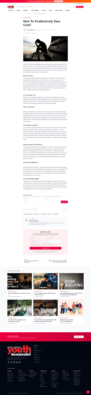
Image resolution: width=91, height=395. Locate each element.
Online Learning (10, 377)
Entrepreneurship (21, 378)
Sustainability (54, 386)
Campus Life (76, 373)
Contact (35, 352)
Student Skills (10, 380)
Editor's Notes (76, 384)
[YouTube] (81, 3)
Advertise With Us (37, 350)
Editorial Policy (37, 357)
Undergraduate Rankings (32, 375)
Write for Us (80, 6)
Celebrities (42, 380)
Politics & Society (66, 378)
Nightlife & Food (43, 386)
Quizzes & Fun (43, 382)
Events (41, 384)
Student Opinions (77, 375)
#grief (50, 214)
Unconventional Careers (23, 375)
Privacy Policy (37, 359)
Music (41, 375)
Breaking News (66, 373)
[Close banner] (89, 1)
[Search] (74, 7)
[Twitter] (75, 3)
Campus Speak (77, 380)
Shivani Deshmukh (33, 221)
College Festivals (77, 382)
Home (24, 13)
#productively (55, 214)
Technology (54, 384)
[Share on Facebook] (28, 33)
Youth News (65, 377)
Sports (41, 378)
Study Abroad (10, 375)
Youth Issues (76, 377)
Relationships (54, 378)
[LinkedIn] (79, 3)
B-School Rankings (33, 373)
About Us (36, 348)
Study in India (10, 373)
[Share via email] (37, 33)
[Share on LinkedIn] (34, 33)
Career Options (21, 373)
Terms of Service (37, 362)
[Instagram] (77, 3)
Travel (53, 380)
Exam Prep (9, 378)
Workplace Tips (21, 380)
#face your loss (44, 214)
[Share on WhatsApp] (32, 33)
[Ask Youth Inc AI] (88, 392)
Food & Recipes (55, 382)
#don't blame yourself (28, 214)
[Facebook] (83, 3)
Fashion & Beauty (55, 373)
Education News (66, 375)
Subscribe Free (58, 1)
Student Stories (77, 378)
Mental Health (29, 13)
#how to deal (36, 214)
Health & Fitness (55, 375)
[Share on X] (30, 33)
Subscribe (64, 201)
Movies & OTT (43, 373)
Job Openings (21, 377)
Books (41, 377)
